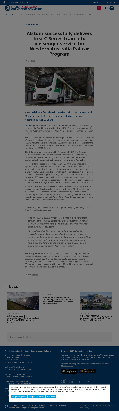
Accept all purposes (19, 397)
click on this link (70, 391)
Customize (51, 397)
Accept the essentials (36, 397)
